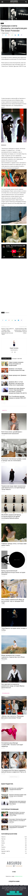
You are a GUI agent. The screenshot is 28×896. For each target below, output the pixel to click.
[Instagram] (15, 352)
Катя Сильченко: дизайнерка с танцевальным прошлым (11, 432)
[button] (26, 2)
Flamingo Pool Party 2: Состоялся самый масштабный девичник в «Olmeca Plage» (17, 814)
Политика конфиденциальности (14, 894)
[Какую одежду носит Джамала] (4, 377)
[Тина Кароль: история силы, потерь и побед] (14, 617)
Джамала (7, 312)
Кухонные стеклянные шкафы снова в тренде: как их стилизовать (13, 459)
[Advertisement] (14, 83)
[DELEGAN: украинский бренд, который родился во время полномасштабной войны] (14, 504)
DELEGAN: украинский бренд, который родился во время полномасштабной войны (11, 516)
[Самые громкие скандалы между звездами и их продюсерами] (4, 363)
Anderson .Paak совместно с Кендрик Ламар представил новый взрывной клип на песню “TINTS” (7, 331)
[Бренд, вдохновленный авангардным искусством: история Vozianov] (14, 560)
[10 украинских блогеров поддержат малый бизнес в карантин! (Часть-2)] (14, 760)
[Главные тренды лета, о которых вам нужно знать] (14, 533)
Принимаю (12, 891)
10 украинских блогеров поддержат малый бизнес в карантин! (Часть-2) (13, 771)
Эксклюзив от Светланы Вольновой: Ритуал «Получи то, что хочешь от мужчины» (17, 820)
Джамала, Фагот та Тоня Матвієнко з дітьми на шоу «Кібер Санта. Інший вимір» (16, 383)
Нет (18, 891)
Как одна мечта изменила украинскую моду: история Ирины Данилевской (12, 685)
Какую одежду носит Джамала (17, 375)
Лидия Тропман (5, 33)
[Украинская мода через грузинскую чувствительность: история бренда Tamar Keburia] (14, 475)
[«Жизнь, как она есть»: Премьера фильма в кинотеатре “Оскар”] (14, 705)
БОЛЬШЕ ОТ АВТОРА (17, 358)
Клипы (6, 21)
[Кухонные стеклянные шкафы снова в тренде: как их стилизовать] (14, 448)
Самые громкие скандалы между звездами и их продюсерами (16, 364)
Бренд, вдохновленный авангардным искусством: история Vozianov (13, 572)
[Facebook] (12, 352)
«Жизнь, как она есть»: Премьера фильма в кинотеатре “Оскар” (12, 717)
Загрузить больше (13, 776)
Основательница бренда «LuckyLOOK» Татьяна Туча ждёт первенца (12, 744)
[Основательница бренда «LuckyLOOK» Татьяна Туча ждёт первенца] (14, 732)
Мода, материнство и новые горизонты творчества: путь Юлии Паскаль (13, 657)
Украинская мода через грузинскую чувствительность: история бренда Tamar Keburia (13, 487)
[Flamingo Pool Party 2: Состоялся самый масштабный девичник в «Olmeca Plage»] (4, 814)
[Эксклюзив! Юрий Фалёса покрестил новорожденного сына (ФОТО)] (4, 827)
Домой (2, 21)
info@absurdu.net (18, 876)
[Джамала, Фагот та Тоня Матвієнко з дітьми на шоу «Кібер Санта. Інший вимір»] (4, 383)
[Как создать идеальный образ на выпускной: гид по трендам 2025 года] (14, 588)
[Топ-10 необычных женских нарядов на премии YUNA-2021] (4, 398)
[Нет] (26, 890)
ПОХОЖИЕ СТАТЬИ (6, 358)
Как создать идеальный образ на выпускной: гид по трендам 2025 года (12, 601)
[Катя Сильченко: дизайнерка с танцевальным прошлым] (14, 421)
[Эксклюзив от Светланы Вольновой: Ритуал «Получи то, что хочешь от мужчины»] (4, 821)
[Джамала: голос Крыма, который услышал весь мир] (4, 370)
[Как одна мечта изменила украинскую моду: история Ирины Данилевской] (14, 673)
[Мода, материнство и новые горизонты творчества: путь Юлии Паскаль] (14, 644)
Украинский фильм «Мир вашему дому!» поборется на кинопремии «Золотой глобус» (20, 331)
